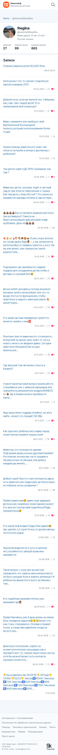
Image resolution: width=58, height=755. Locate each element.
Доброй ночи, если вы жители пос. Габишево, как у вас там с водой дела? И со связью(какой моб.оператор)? (29, 103)
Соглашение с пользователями (17, 718)
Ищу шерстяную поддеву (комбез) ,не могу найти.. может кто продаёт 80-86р (27, 414)
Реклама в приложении (25, 727)
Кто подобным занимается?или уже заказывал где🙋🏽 (23, 600)
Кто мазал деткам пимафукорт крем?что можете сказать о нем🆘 (26, 319)
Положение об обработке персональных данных (26, 722)
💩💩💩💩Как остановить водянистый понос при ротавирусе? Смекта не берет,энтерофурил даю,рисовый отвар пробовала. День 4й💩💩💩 (28, 218)
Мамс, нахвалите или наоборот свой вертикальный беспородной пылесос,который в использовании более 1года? (26, 126)
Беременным (8, 731)
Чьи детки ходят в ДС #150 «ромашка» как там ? (27, 170)
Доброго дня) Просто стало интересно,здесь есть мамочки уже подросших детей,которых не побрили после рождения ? (29, 482)
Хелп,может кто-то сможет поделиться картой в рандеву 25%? (25, 82)
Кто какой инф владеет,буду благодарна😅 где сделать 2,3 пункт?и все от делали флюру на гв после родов (29, 529)
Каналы (43, 727)
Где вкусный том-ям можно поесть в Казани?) (24, 367)
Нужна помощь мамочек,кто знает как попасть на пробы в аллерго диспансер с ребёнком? (26, 150)
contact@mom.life (22, 749)
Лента (6, 18)
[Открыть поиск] (53, 5)
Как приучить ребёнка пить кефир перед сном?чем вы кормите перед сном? (26, 433)
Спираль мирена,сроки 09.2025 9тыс (24, 65)
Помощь (6, 727)
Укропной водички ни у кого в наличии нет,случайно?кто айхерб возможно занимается (25, 551)
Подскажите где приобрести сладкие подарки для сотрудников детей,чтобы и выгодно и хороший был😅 (26, 270)
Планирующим (35, 731)
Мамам (21, 731)
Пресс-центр (8, 736)
